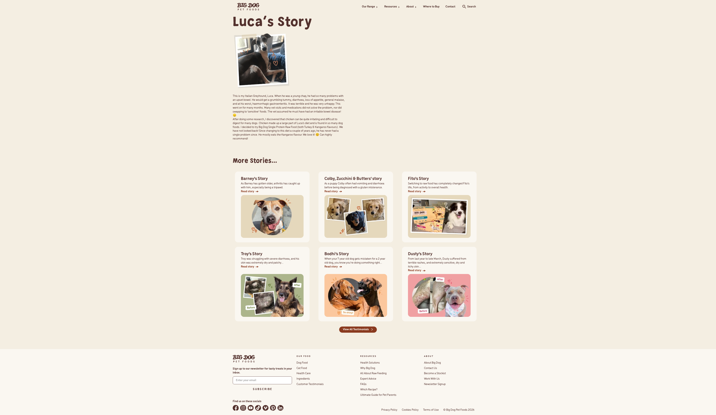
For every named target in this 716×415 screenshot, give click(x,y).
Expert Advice (368, 378)
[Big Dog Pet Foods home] (244, 359)
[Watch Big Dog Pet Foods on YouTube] (251, 408)
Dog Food (302, 362)
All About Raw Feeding (373, 373)
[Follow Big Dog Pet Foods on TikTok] (258, 408)
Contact (450, 6)
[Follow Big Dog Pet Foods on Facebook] (236, 408)
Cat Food (301, 368)
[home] (248, 7)
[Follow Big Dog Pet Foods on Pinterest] (273, 408)
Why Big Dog (367, 368)
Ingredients (303, 378)
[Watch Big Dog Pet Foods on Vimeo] (265, 408)
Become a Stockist (435, 373)
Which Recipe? (368, 389)
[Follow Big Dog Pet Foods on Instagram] (243, 408)
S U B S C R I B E (262, 389)
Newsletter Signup (435, 384)
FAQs (363, 384)
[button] (370, 6)
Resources (390, 6)
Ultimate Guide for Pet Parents (378, 395)
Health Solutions (370, 362)
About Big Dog (432, 362)
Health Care (303, 373)
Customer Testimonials (310, 384)
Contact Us (430, 368)
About (410, 6)
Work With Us (432, 378)
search (463, 6)
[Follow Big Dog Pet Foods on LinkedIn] (280, 408)
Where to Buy (431, 6)
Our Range (368, 6)
